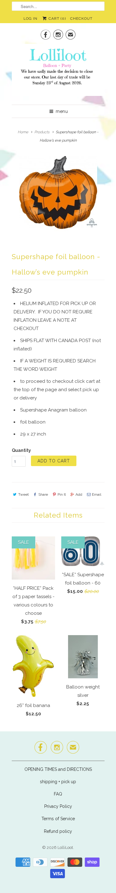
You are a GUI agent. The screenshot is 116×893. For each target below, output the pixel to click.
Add (78, 494)
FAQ (58, 794)
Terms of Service (58, 818)
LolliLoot (65, 847)
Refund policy (58, 831)
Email (96, 494)
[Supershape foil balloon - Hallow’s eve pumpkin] (58, 192)
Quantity (21, 450)
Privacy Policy (58, 806)
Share (43, 494)
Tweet (23, 494)
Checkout (81, 18)
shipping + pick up (58, 781)
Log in (30, 18)
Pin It (62, 494)
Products (41, 132)
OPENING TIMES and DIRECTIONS (58, 769)
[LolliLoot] (58, 72)
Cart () (56, 18)
